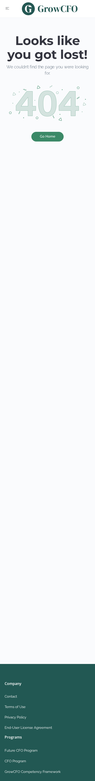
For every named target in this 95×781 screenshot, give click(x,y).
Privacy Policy (15, 717)
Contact (11, 696)
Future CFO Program (21, 750)
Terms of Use (15, 707)
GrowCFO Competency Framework (33, 772)
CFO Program (15, 761)
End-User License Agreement (28, 728)
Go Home (47, 136)
